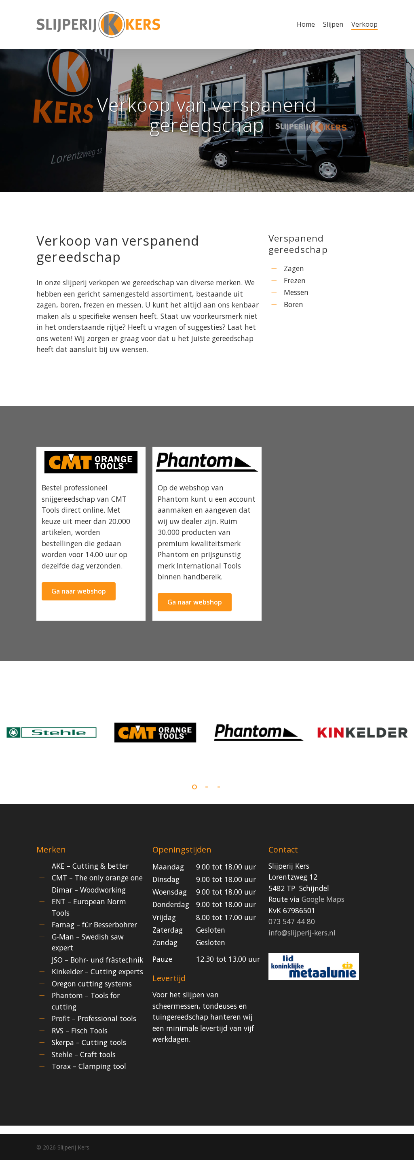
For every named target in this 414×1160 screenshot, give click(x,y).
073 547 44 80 (291, 921)
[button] (79, 591)
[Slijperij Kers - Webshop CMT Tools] (91, 462)
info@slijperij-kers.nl (302, 932)
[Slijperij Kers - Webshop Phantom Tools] (207, 462)
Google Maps (323, 899)
